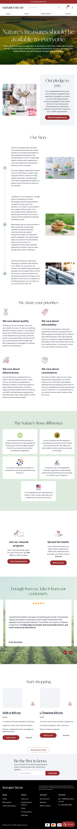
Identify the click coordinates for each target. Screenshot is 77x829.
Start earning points (18, 561)
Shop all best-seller (38, 750)
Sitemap (24, 815)
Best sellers (7, 802)
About (26, 14)
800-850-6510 (66, 805)
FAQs (23, 808)
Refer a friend (58, 563)
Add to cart (11, 738)
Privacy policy (26, 812)
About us (24, 799)
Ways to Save (46, 14)
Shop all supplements (57, 117)
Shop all (29, 738)
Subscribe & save (9, 806)
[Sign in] (72, 7)
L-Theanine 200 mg (51, 712)
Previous (65, 652)
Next (71, 652)
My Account (44, 799)
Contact (68, 14)
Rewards (43, 802)
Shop (8, 14)
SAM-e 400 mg (12, 712)
